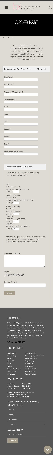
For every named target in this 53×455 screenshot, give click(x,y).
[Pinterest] (23, 341)
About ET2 (10, 361)
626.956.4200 (26, 384)
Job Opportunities (31, 369)
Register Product (30, 374)
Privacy (9, 366)
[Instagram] (16, 341)
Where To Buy (12, 353)
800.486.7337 (26, 388)
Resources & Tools (31, 358)
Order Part (10, 358)
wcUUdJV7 (18, 430)
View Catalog (11, 356)
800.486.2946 (26, 386)
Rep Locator (29, 366)
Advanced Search (30, 353)
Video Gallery (29, 363)
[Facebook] (8, 341)
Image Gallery (29, 361)
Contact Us (11, 374)
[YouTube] (19, 341)
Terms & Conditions (13, 369)
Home (4, 38)
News (9, 363)
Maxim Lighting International (34, 356)
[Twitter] (12, 341)
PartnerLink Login (30, 371)
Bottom (48, 450)
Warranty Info (11, 371)
